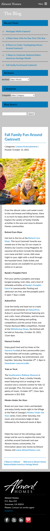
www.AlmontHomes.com (28, 449)
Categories (6, 95)
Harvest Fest (11, 350)
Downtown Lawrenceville (17, 363)
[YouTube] (14, 519)
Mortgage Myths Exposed (18, 31)
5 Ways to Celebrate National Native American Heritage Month (23, 56)
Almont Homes (11, 4)
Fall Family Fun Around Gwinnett (21, 64)
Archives (5, 79)
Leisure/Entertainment (26, 146)
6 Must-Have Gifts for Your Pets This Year (25, 38)
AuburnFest (33, 309)
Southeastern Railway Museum (23, 374)
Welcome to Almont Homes (34, 461)
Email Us (9, 510)
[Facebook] (7, 519)
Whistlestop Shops (20, 328)
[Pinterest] (28, 519)
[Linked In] (21, 519)
